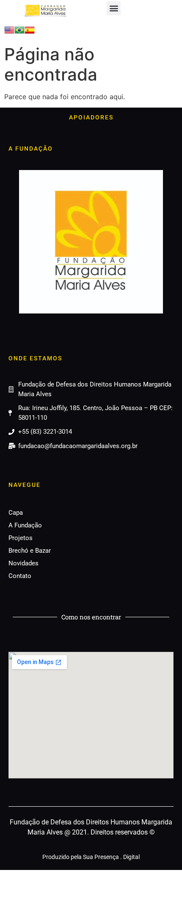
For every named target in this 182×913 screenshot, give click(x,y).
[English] (9, 32)
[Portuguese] (19, 32)
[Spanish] (30, 32)
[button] (114, 8)
